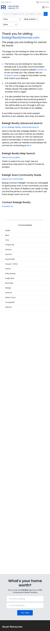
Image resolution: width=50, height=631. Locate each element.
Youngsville (10, 302)
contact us (41, 69)
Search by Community (12, 179)
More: (6, 24)
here (29, 145)
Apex (7, 235)
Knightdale (9, 278)
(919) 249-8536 (44, 2)
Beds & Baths (29, 19)
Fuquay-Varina (11, 264)
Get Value (25, 613)
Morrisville (9, 283)
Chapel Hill (9, 245)
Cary (7, 240)
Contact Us (7, 206)
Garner (8, 269)
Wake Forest (10, 297)
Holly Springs (10, 273)
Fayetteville (10, 259)
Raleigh (8, 288)
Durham (8, 254)
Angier (7, 230)
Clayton (8, 249)
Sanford (8, 292)
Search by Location (11, 157)
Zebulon (8, 307)
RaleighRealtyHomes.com (21, 38)
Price (6, 19)
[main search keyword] (46, 14)
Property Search (12, 75)
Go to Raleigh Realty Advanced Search (20, 127)
